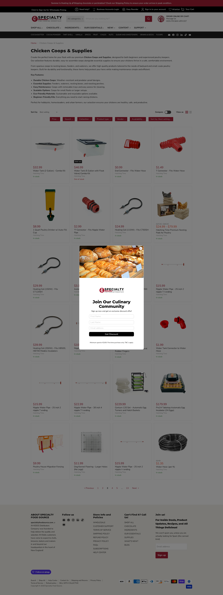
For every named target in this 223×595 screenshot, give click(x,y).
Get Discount (111, 334)
